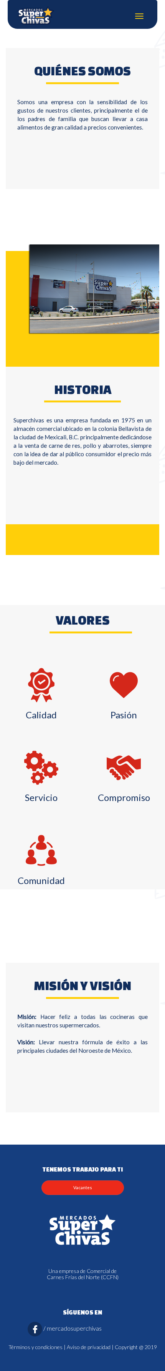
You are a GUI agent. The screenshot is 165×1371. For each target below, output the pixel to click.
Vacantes (82, 1187)
